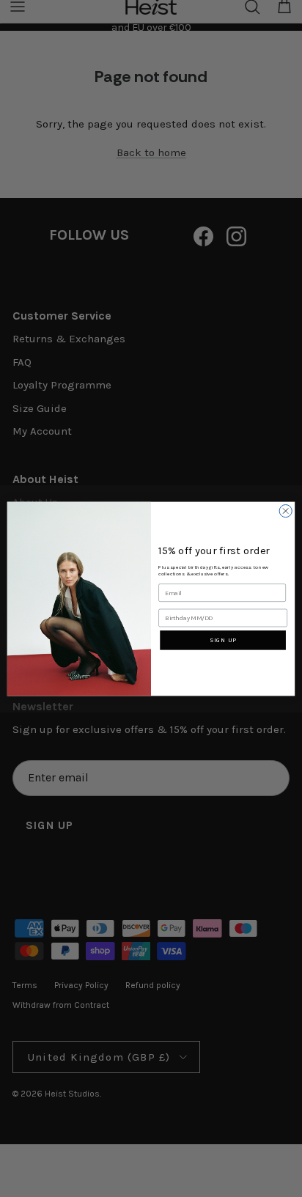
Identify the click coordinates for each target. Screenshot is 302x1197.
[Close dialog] (285, 510)
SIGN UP (223, 639)
